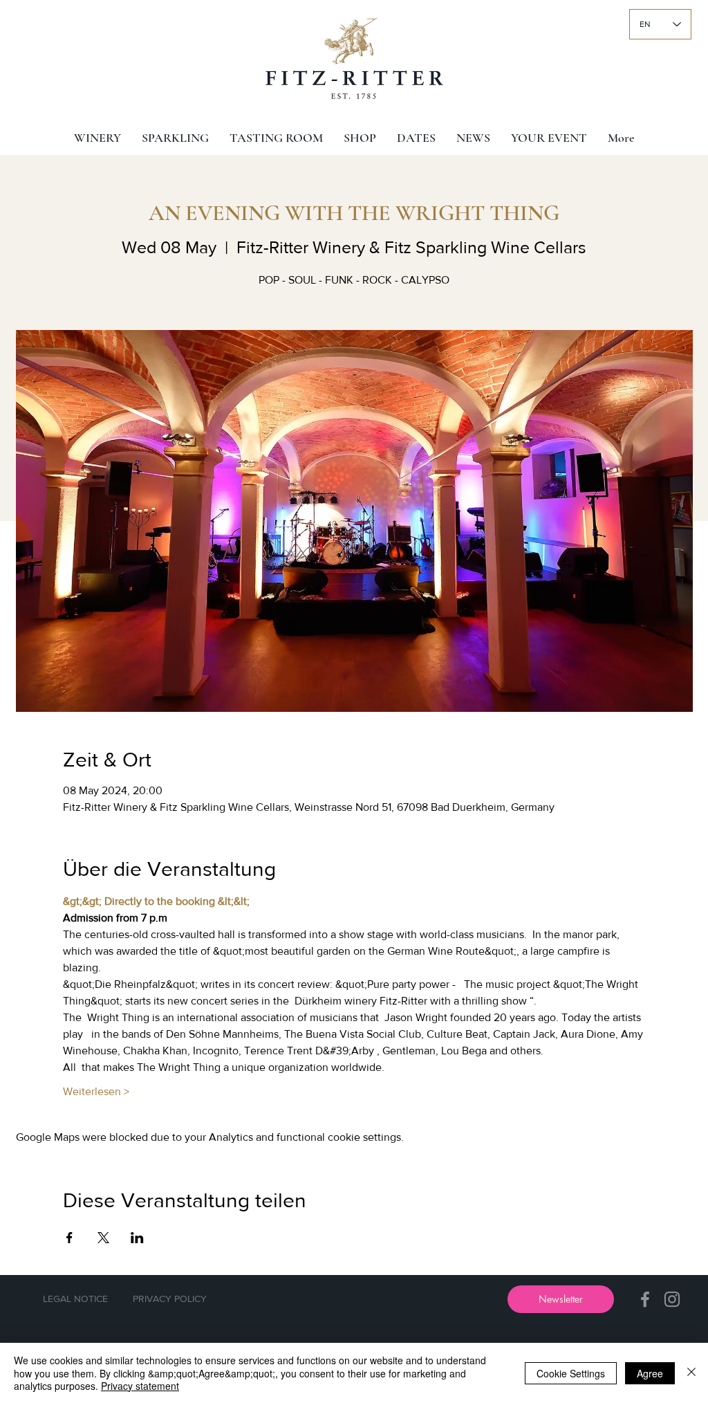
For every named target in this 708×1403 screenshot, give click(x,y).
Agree (650, 1373)
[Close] (691, 1373)
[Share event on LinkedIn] (137, 1237)
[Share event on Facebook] (69, 1237)
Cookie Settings (571, 1373)
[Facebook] (645, 1299)
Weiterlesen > (96, 1091)
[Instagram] (672, 1299)
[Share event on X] (103, 1237)
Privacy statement (140, 1386)
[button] (560, 1299)
